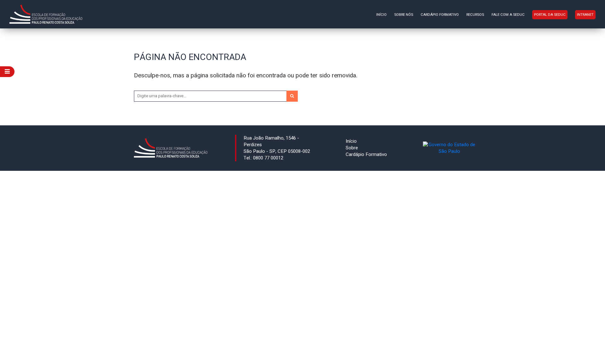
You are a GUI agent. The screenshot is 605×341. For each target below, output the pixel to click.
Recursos (475, 14)
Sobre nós (403, 14)
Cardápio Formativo (440, 14)
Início (381, 14)
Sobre (352, 147)
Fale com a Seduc (508, 14)
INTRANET (585, 14)
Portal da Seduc (550, 14)
